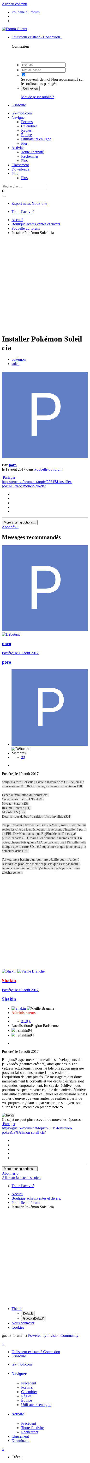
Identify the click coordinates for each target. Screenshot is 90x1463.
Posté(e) (20, 653)
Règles (26, 130)
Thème (17, 1309)
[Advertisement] (45, 284)
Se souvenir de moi (35, 79)
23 (23, 757)
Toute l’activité (32, 152)
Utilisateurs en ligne (36, 139)
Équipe (26, 135)
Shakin (9, 999)
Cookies (18, 1327)
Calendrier (29, 126)
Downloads (20, 169)
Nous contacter (23, 1323)
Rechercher (29, 156)
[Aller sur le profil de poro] (45, 457)
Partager (8, 477)
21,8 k (26, 1021)
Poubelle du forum (48, 469)
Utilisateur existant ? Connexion (37, 37)
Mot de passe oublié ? (37, 97)
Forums (27, 122)
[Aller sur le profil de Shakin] (9, 971)
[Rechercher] (4, 196)
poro (13, 465)
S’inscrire (19, 105)
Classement (20, 165)
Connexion (30, 88)
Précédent (28, 1383)
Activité (18, 148)
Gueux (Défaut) (33, 1318)
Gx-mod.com (22, 113)
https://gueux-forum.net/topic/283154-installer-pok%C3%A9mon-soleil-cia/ (37, 484)
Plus (24, 143)
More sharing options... (20, 522)
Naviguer (19, 117)
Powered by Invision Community (53, 1335)
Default (28, 1313)
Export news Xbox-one (29, 203)
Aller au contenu (14, 4)
